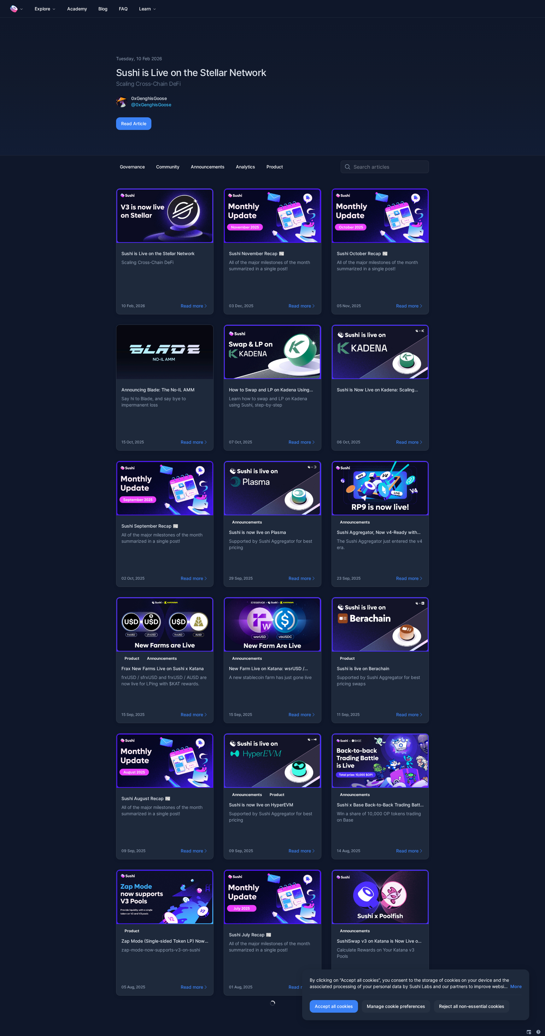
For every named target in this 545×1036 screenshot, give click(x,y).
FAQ (123, 8)
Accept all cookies (334, 1006)
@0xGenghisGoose (151, 104)
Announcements (208, 166)
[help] (538, 1032)
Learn (145, 8)
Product (275, 166)
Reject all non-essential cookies (471, 1006)
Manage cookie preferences (396, 1006)
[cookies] (529, 1032)
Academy (77, 8)
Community (167, 166)
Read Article (133, 123)
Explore (42, 8)
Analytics (245, 166)
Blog (103, 8)
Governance (132, 166)
